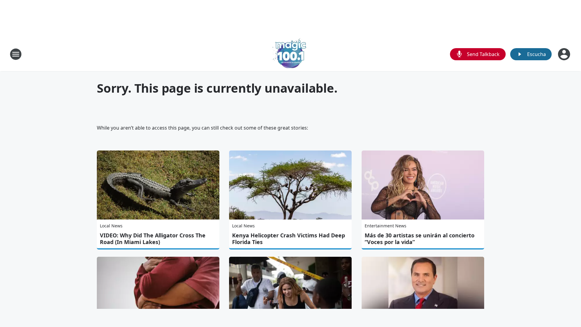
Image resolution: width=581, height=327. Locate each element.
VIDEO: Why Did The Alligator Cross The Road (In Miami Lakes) (152, 238)
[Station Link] (290, 54)
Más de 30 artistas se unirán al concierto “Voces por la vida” (419, 238)
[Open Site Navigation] (16, 54)
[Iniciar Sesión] (564, 54)
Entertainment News (385, 226)
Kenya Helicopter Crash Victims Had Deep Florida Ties (288, 238)
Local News (111, 226)
